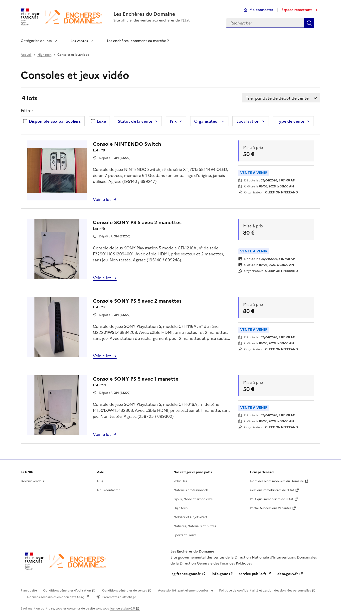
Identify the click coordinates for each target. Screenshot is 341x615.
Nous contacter (108, 490)
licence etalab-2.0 (122, 608)
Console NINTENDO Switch (127, 144)
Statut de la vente (135, 121)
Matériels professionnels (190, 490)
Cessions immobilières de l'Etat (272, 490)
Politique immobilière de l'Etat (271, 499)
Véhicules (180, 481)
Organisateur (206, 121)
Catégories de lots (36, 40)
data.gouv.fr (287, 574)
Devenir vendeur (32, 481)
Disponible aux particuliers (55, 121)
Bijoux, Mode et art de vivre (193, 499)
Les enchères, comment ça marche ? (138, 40)
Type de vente (290, 121)
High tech (44, 54)
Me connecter (261, 9)
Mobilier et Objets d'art (190, 517)
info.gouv (220, 574)
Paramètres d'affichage (119, 597)
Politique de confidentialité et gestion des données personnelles (265, 590)
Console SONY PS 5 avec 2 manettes (137, 222)
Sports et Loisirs (184, 535)
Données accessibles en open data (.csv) (55, 597)
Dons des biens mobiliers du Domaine (277, 481)
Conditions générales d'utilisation (67, 590)
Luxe (101, 121)
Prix (173, 121)
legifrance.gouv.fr (185, 574)
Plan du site (29, 590)
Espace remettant (297, 9)
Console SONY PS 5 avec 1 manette (135, 379)
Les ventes (79, 40)
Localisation (247, 121)
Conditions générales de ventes (124, 590)
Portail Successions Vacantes (270, 508)
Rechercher (309, 23)
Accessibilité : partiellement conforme (185, 590)
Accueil (26, 54)
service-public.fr (252, 574)
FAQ (100, 481)
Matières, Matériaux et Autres (194, 526)
